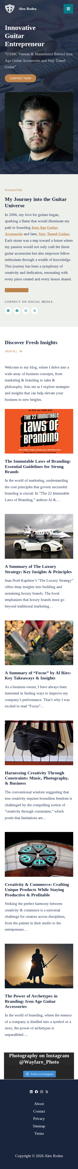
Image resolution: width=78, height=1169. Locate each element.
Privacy (39, 1118)
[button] (13, 351)
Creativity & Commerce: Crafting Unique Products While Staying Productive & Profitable (37, 889)
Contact (39, 1111)
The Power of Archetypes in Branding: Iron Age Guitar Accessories (31, 1001)
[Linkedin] (31, 1091)
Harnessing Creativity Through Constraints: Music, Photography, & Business (37, 778)
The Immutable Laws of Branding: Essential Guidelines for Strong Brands (38, 466)
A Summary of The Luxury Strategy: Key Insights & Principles (38, 569)
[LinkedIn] (8, 310)
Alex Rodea (27, 9)
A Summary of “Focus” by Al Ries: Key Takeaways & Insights (38, 675)
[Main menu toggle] (68, 9)
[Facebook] (17, 310)
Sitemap (39, 1126)
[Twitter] (46, 1091)
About (39, 1104)
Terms (39, 1133)
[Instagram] (25, 310)
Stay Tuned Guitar (54, 234)
